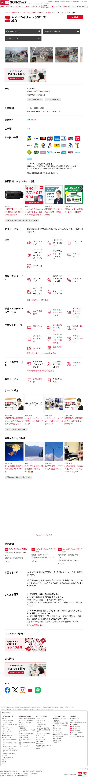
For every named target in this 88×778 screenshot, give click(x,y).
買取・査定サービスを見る (38, 300)
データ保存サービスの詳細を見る (40, 371)
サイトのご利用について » (77, 736)
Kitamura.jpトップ (7, 712)
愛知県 (40, 12)
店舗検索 (13, 12)
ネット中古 (40, 722)
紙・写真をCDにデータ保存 (9, 746)
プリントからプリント (8, 748)
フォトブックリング (8, 732)
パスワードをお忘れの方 (77, 732)
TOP (6, 12)
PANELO (4, 763)
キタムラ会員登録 (75, 726)
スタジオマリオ (24, 726)
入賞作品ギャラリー (58, 742)
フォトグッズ (5, 759)
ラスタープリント (7, 722)
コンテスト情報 (57, 740)
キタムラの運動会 (57, 728)
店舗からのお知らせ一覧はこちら (18, 477)
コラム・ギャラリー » (59, 716)
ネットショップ (40, 718)
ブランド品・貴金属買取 (43, 728)
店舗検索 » (73, 716)
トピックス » (39, 741)
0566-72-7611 (32, 120)
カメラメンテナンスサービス (26, 720)
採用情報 (57, 1)
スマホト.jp (21, 724)
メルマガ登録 (83, 1)
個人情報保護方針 (6, 771)
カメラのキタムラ (74, 718)
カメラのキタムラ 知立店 (18, 549)
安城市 (48, 12)
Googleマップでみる (44, 535)
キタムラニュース (40, 735)
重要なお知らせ (40, 743)
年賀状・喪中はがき (8, 735)
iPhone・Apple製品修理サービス (27, 718)
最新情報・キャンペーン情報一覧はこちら (21, 220)
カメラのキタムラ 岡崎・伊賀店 (72, 550)
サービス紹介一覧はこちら (16, 429)
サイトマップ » (74, 734)
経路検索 (75, 17)
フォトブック (5, 726)
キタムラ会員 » (74, 724)
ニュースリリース (17, 771)
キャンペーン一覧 (40, 739)
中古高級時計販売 (41, 724)
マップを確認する (34, 99)
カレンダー (4, 755)
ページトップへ (83, 768)
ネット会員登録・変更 (73, 1)
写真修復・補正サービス (9, 753)
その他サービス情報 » (25, 716)
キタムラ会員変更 (75, 728)
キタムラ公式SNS (23, 737)
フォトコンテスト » (58, 738)
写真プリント (5, 718)
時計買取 (39, 726)
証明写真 (4, 761)
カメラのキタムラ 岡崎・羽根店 (45, 550)
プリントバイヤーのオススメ (43, 733)
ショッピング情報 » (41, 716)
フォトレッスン (57, 730)
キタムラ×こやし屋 (23, 746)
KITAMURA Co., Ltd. (10, 775)
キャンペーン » (40, 737)
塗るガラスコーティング (25, 722)
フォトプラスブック (8, 728)
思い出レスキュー (6, 737)
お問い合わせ (63, 1)
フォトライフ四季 (57, 732)
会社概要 (51, 1)
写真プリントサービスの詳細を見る (41, 353)
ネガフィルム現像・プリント (10, 724)
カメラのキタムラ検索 (28, 12)
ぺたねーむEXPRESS (7, 757)
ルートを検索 (53, 99)
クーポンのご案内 (23, 735)
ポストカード (5, 733)
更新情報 (38, 748)
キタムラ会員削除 (75, 730)
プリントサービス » (7, 716)
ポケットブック (7, 730)
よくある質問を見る (35, 625)
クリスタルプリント (8, 720)
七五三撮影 (22, 728)
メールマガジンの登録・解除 (26, 733)
